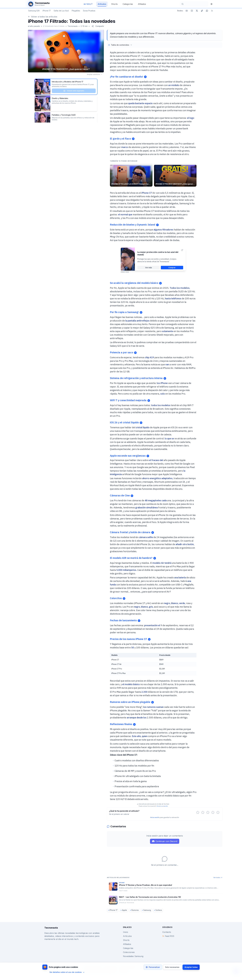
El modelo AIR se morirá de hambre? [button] (131, 558)
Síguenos (167, 927)
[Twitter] (197, 10)
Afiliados (127, 944)
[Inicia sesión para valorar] (197, 812)
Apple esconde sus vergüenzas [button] (128, 455)
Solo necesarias (172, 967)
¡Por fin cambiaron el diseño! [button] (126, 76)
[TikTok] (202, 10)
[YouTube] (187, 11)
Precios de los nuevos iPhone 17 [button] (128, 639)
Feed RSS (169, 936)
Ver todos (216, 877)
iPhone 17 (47, 11)
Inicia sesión (154, 817)
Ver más (148, 267)
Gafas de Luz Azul (61, 11)
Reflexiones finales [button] (121, 724)
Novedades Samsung (133, 956)
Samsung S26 (34, 11)
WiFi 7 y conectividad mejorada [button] (128, 400)
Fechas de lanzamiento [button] (123, 620)
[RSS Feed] (212, 10)
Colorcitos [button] (116, 598)
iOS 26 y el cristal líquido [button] (124, 422)
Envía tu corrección (162, 806)
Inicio (125, 932)
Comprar (172, 267)
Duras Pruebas (89, 11)
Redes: (180, 11)
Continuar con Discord (166, 841)
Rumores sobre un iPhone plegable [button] (130, 702)
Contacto (166, 932)
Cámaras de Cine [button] (120, 495)
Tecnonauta (73, 26)
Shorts (126, 940)
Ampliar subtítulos (93, 74)
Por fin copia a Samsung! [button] (124, 312)
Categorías (128, 948)
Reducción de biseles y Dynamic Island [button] (132, 224)
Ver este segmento (75, 107)
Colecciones (129, 952)
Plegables (76, 11)
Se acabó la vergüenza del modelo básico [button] (134, 283)
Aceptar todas (191, 967)
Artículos (127, 936)
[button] (66, 51)
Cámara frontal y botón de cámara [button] (130, 532)
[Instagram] (192, 10)
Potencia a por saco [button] (121, 352)
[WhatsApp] (207, 10)
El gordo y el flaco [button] (120, 138)
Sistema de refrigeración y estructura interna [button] (136, 378)
